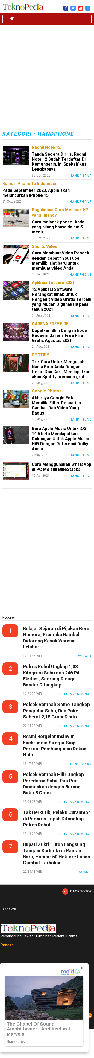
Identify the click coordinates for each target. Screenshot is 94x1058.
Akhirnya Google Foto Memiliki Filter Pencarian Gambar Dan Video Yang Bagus (56, 405)
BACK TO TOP (81, 891)
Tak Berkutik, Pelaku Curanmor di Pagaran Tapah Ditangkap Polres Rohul (56, 818)
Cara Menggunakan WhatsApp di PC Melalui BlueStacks (61, 467)
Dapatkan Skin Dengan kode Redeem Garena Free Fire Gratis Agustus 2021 (59, 335)
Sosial (85, 872)
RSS (89, 1015)
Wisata (85, 656)
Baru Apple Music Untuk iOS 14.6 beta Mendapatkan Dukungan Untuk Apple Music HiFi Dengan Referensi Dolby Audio (60, 438)
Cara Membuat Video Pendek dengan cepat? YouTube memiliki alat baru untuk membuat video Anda (60, 260)
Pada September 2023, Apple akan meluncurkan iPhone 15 (36, 193)
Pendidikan (81, 764)
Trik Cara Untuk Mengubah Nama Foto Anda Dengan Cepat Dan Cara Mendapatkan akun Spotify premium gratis (61, 369)
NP (11, 19)
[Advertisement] (47, 76)
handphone (81, 176)
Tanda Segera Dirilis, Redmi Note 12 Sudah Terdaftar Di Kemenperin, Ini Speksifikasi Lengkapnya (59, 162)
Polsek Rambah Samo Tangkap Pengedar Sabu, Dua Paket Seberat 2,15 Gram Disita (56, 710)
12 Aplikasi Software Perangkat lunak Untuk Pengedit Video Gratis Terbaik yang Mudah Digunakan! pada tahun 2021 (61, 299)
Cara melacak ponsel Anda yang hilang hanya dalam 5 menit (58, 227)
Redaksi (8, 945)
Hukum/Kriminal (76, 694)
